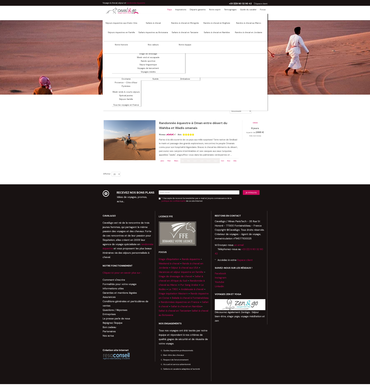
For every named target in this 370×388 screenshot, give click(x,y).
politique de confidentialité (174, 201)
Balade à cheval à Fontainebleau (190, 297)
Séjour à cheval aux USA (184, 267)
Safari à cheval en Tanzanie (174, 310)
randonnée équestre (135, 3)
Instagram (220, 277)
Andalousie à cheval (192, 289)
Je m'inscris (251, 192)
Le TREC (173, 289)
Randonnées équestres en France (180, 302)
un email (239, 245)
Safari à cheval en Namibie (186, 306)
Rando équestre (191, 259)
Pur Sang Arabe (189, 284)
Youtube (219, 282)
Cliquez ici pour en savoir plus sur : (122, 272)
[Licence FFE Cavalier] (177, 233)
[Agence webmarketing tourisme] (116, 356)
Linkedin (219, 286)
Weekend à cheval (169, 263)
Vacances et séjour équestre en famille (181, 272)
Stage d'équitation (169, 259)
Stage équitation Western (173, 293)
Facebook (220, 273)
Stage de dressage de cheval (175, 276)
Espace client (245, 260)
